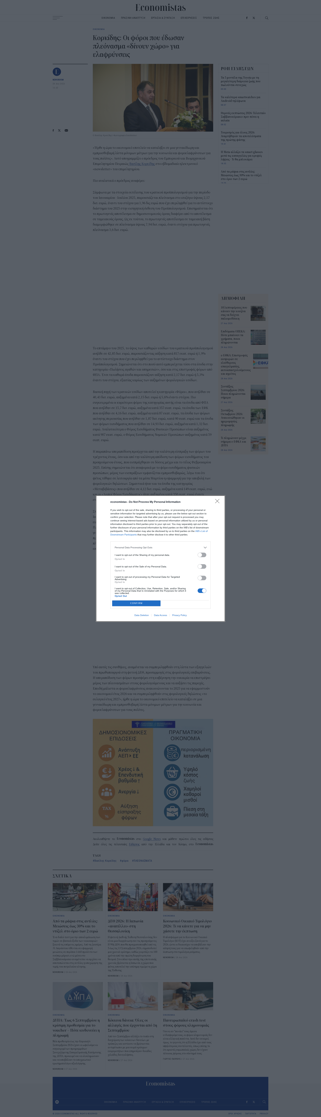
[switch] (202, 555)
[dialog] (160, 559)
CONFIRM (136, 603)
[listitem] (160, 547)
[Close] (218, 502)
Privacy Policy (179, 615)
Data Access (160, 615)
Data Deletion (141, 615)
